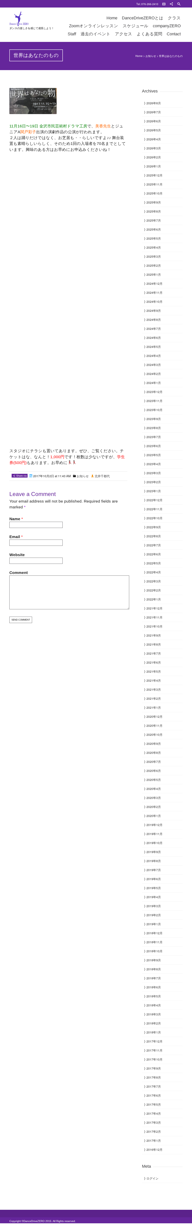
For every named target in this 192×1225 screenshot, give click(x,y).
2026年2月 (153, 157)
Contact (174, 34)
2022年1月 (153, 599)
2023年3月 (153, 473)
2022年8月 (153, 536)
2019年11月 (154, 834)
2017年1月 (153, 1140)
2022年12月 (154, 500)
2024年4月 (153, 356)
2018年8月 (153, 969)
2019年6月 (153, 879)
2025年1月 (153, 274)
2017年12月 (154, 1041)
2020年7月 (153, 761)
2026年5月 (153, 130)
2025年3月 (153, 256)
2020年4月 (153, 789)
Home (111, 18)
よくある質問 (149, 34)
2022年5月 (153, 563)
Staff (72, 34)
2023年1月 (153, 491)
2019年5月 (153, 888)
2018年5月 (153, 996)
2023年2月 (153, 482)
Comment (18, 572)
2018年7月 (153, 978)
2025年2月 (153, 265)
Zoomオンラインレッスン (93, 25)
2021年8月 (153, 644)
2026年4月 (153, 139)
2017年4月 (153, 1113)
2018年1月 (153, 1032)
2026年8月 (153, 103)
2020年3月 (153, 798)
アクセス (123, 34)
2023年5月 (153, 455)
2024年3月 (153, 365)
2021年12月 (154, 608)
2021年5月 (153, 671)
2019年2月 (153, 915)
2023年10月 (154, 410)
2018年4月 (153, 1005)
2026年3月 (153, 148)
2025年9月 (153, 202)
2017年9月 (153, 1068)
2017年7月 (153, 1086)
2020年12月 (154, 716)
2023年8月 (153, 428)
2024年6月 (153, 337)
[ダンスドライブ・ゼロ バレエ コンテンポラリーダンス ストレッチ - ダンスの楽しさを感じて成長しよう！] (35, 18)
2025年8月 (153, 211)
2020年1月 (153, 816)
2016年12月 (154, 1149)
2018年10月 (154, 951)
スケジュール (135, 25)
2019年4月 (153, 897)
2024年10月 (154, 301)
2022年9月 (153, 527)
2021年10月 (154, 626)
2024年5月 (153, 346)
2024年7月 (153, 328)
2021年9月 (153, 635)
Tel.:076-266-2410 (147, 4)
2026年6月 (153, 121)
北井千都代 (102, 476)
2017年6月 (153, 1095)
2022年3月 (153, 581)
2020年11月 (154, 725)
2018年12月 (154, 933)
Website (17, 555)
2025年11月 (154, 184)
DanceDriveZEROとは (142, 18)
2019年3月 (153, 906)
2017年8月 (153, 1077)
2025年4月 (153, 247)
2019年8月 (153, 861)
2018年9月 (153, 960)
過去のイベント (95, 34)
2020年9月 (153, 743)
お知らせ (151, 56)
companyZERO (167, 25)
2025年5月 (153, 238)
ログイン (152, 1178)
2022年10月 (154, 518)
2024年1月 (153, 383)
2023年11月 (154, 401)
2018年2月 (153, 1023)
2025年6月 (153, 229)
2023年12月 (154, 392)
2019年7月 (153, 870)
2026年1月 (153, 166)
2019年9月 (153, 852)
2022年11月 (154, 509)
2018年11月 (154, 942)
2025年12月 (154, 175)
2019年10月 (154, 843)
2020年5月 (153, 780)
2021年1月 (153, 707)
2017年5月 (153, 1104)
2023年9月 (153, 419)
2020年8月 (153, 752)
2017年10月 (154, 1059)
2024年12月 (154, 283)
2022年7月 (153, 545)
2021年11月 (154, 617)
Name (14, 519)
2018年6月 (153, 987)
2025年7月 (153, 220)
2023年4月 (153, 464)
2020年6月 (153, 770)
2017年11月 (154, 1050)
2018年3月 (153, 1014)
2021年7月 (153, 653)
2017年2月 (153, 1131)
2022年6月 (153, 554)
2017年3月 (153, 1122)
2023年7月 (153, 437)
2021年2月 (153, 698)
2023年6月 (153, 446)
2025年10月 (154, 193)
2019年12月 (154, 825)
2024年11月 (154, 292)
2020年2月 (153, 807)
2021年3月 (153, 689)
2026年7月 (153, 112)
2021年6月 (153, 662)
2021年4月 (153, 680)
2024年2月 (153, 374)
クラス (174, 18)
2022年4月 (153, 572)
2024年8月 (153, 319)
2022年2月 (153, 590)
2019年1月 (153, 924)
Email (14, 537)
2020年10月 (154, 734)
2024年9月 (153, 310)
